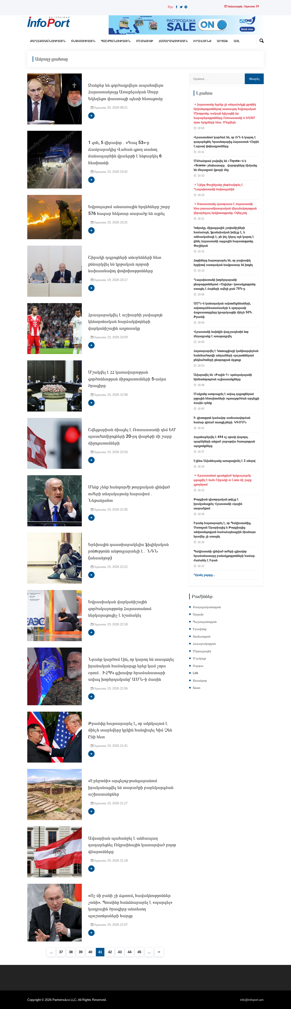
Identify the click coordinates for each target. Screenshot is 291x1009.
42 (110, 952)
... (51, 952)
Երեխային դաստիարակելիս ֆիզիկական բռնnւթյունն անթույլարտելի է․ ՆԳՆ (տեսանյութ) (128, 551)
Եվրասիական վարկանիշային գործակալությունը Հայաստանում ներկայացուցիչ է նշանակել (119, 609)
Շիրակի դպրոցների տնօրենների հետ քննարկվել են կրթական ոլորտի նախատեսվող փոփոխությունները (124, 264)
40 (90, 952)
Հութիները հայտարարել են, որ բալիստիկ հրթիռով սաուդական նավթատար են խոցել (223, 262)
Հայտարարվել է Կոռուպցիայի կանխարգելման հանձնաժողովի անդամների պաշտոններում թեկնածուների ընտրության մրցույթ (226, 355)
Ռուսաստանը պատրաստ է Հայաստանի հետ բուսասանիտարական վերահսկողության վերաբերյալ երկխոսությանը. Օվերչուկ (225, 208)
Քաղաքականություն (48, 41)
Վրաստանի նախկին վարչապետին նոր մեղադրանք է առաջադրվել (221, 333)
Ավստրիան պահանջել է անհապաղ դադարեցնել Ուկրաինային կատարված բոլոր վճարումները (132, 845)
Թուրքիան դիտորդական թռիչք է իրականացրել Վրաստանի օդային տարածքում (218, 504)
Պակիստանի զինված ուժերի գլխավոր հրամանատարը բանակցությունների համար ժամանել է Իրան (224, 556)
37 (61, 952)
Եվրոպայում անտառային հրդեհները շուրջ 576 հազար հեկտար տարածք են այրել (129, 210)
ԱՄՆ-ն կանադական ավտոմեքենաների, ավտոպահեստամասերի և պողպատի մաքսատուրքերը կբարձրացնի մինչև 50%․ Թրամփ (224, 310)
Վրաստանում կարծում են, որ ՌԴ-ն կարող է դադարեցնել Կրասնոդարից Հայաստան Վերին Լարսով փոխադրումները (226, 141)
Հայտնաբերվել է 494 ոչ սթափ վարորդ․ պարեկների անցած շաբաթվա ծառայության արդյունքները (224, 441)
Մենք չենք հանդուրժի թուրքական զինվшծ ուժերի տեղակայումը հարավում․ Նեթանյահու (129, 494)
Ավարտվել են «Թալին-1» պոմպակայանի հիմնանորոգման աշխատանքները (223, 376)
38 (71, 952)
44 (129, 952)
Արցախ (222, 41)
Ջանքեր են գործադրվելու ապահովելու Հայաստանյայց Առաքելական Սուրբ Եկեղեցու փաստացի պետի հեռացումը (125, 92)
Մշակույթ (144, 41)
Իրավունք (202, 41)
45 (139, 952)
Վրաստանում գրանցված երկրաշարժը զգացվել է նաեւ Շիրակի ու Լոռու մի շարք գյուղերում (223, 480)
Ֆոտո (196, 687)
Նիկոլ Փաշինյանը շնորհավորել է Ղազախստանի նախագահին (218, 186)
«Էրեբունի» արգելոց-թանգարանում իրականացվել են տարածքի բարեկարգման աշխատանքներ (130, 787)
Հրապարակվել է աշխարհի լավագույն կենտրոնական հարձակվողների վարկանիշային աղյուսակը (125, 322)
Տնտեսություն (83, 41)
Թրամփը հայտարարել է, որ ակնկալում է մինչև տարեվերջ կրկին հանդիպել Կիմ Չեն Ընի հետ (130, 730)
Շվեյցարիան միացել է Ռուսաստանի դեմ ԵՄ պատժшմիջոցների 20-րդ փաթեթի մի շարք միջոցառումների (132, 436)
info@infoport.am (252, 1000)
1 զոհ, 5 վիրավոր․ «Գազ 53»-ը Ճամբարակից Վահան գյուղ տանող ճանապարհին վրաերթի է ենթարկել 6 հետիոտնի (125, 152)
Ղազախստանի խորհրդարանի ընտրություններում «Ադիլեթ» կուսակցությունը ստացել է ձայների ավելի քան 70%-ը (224, 284)
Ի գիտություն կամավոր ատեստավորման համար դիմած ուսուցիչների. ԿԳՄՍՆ (222, 420)
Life (195, 673)
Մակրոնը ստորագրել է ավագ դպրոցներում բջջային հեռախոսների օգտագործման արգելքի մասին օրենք (226, 398)
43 (120, 952)
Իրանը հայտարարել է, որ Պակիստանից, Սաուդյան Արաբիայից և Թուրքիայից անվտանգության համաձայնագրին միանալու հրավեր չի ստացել (225, 530)
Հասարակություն (173, 41)
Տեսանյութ (200, 680)
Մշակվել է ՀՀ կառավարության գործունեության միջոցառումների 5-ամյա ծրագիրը (127, 379)
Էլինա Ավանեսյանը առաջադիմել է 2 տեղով (224, 460)
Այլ (237, 41)
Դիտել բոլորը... (204, 575)
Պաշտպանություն (116, 41)
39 (80, 952)
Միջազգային (202, 651)
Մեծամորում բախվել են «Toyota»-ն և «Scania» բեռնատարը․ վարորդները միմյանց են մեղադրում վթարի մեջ (225, 165)
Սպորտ (198, 666)
